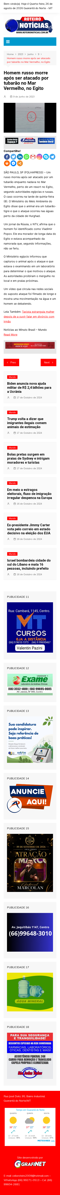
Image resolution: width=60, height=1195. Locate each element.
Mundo (12, 377)
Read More (10, 334)
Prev (13, 362)
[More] (20, 163)
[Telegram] (52, 157)
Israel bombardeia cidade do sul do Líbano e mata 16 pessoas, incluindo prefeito (29, 564)
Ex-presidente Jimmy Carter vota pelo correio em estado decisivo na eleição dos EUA (28, 529)
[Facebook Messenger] (13, 163)
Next (47, 362)
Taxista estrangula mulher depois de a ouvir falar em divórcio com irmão (29, 316)
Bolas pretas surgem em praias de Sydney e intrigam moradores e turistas (28, 458)
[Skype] (46, 157)
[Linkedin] (20, 157)
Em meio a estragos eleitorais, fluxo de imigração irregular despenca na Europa (29, 494)
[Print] (7, 163)
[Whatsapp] (26, 157)
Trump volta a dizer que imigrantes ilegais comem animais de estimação (26, 423)
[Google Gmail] (33, 157)
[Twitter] (13, 157)
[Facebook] (7, 157)
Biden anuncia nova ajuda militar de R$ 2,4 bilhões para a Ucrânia (29, 388)
